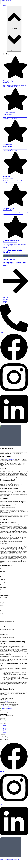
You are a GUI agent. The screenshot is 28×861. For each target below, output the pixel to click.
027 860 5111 (5, 719)
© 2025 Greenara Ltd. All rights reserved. (9, 859)
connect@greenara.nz (7, 720)
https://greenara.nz (10, 459)
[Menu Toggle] (0, 2)
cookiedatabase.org (4, 705)
